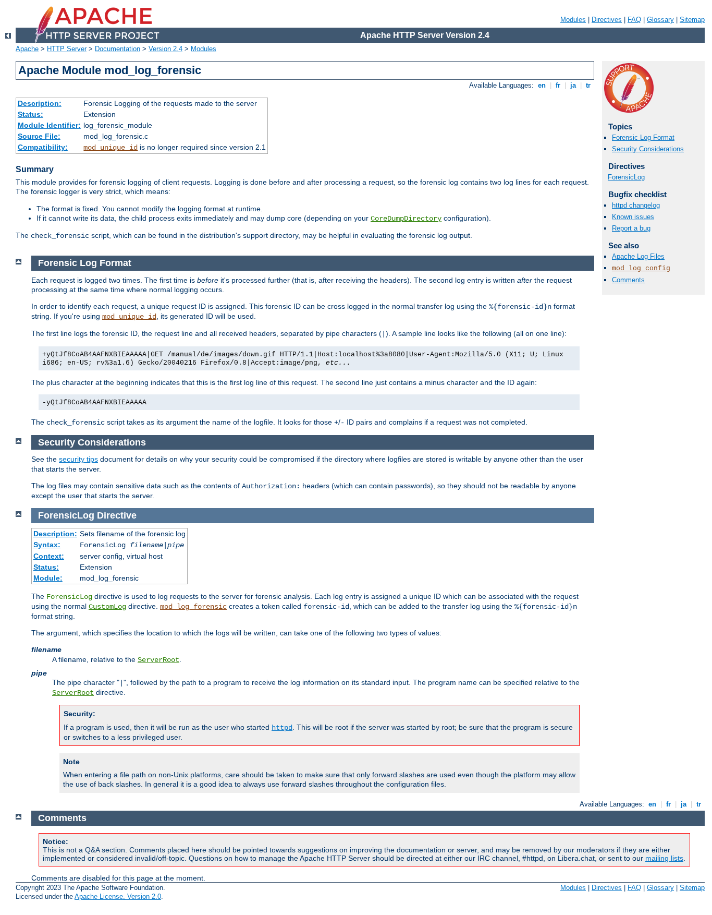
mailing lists (664, 858)
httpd (282, 728)
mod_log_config (641, 268)
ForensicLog (626, 177)
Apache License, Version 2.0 (118, 896)
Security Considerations (648, 149)
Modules (573, 19)
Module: (48, 578)
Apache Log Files (638, 256)
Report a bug (631, 228)
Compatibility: (43, 147)
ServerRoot (158, 660)
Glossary (660, 19)
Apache (27, 49)
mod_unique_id (110, 147)
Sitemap (692, 19)
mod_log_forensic (193, 607)
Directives (607, 19)
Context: (48, 556)
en (542, 85)
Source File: (39, 136)
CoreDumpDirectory (406, 218)
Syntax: (46, 544)
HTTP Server (67, 49)
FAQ (634, 19)
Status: (30, 114)
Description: (40, 103)
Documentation (117, 49)
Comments (628, 280)
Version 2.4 (165, 49)
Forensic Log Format (643, 137)
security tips (78, 459)
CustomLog (107, 607)
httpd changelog (636, 205)
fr (558, 85)
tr (588, 85)
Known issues (633, 217)
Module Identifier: (49, 125)
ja (573, 85)
